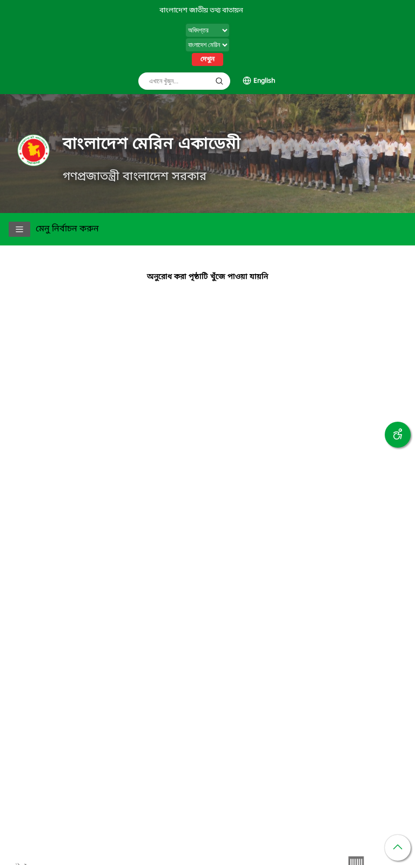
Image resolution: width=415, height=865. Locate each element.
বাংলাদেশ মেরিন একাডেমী (152, 144)
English (264, 81)
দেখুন (207, 59)
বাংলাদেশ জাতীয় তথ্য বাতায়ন (201, 10)
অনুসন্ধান (219, 81)
